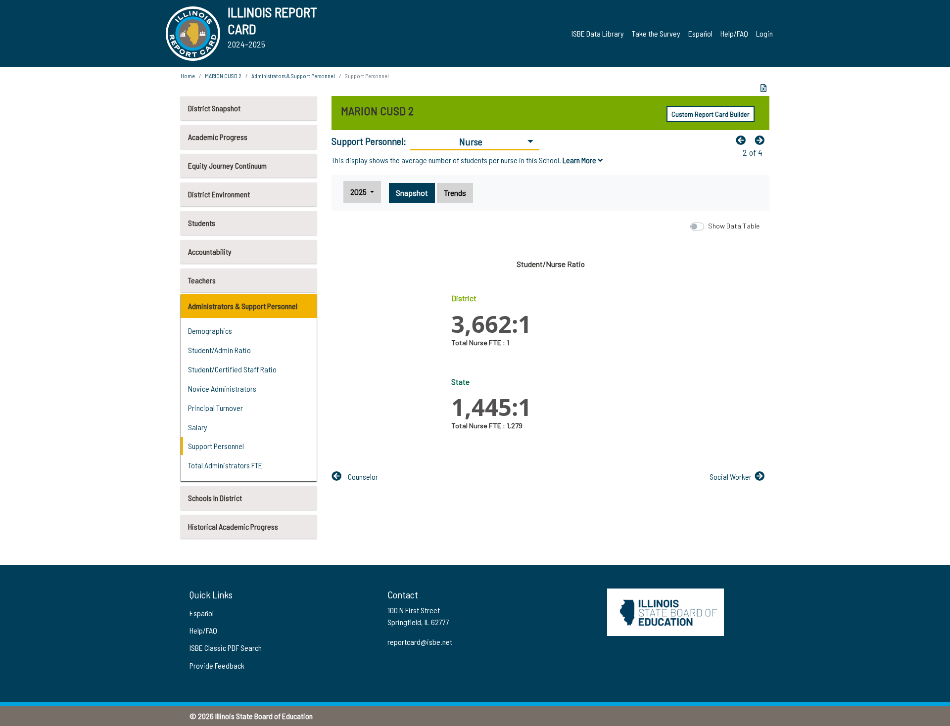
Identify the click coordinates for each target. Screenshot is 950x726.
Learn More (580, 160)
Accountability (210, 251)
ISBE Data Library (597, 33)
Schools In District (215, 497)
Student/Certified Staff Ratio (232, 369)
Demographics (210, 330)
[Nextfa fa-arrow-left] (762, 140)
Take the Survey (656, 33)
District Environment (219, 194)
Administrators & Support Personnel (242, 306)
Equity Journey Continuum (227, 165)
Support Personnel (216, 446)
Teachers (202, 280)
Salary (197, 427)
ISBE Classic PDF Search (226, 647)
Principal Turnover (215, 407)
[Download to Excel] (763, 88)
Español (700, 33)
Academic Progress (217, 136)
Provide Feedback (217, 665)
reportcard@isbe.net (419, 641)
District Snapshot (214, 108)
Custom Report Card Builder (710, 114)
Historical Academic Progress (233, 526)
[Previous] (743, 140)
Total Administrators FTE (225, 465)
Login (764, 33)
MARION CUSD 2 (223, 75)
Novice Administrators (222, 388)
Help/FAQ (734, 33)
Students (201, 222)
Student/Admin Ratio (219, 350)
